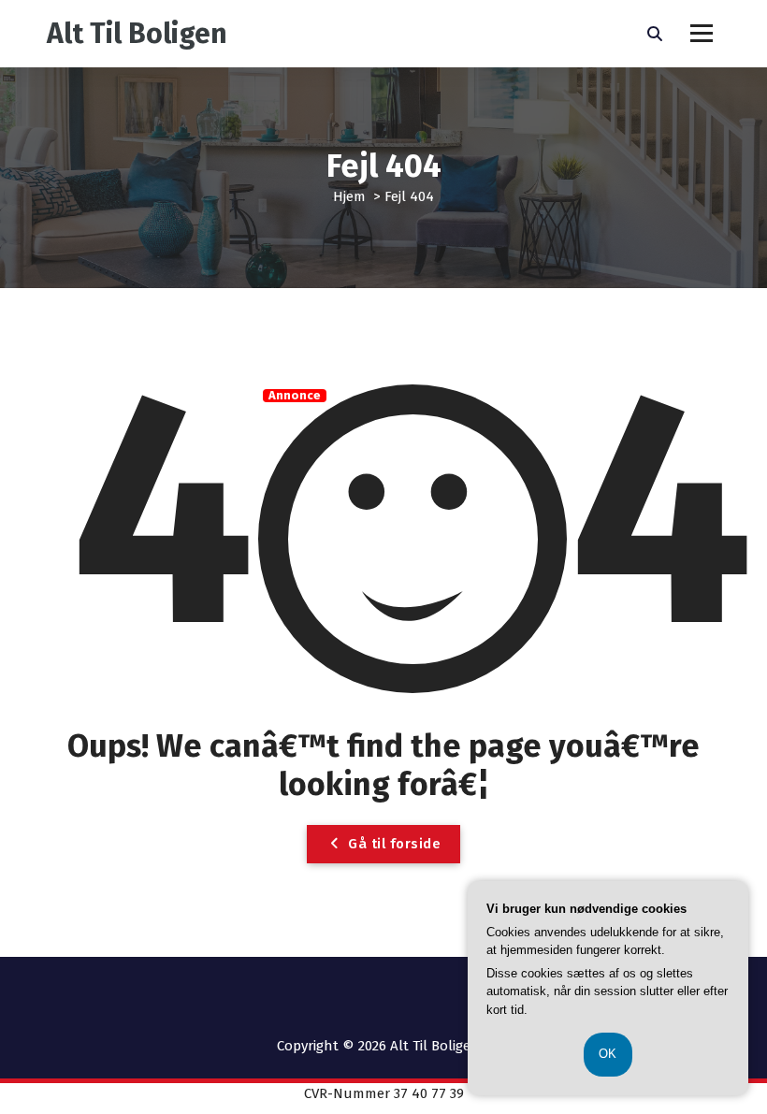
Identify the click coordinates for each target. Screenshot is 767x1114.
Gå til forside (392, 843)
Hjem (349, 196)
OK (608, 1054)
